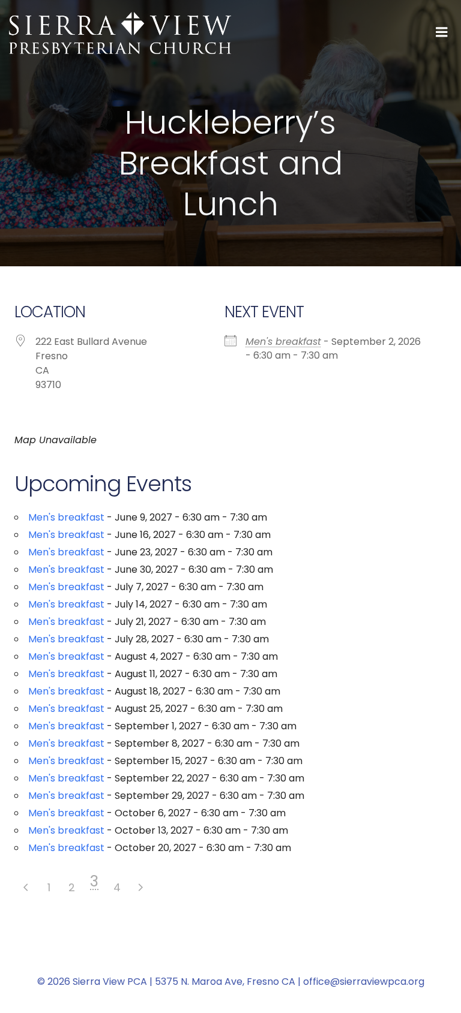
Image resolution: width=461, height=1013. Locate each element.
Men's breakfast (283, 341)
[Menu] (442, 32)
